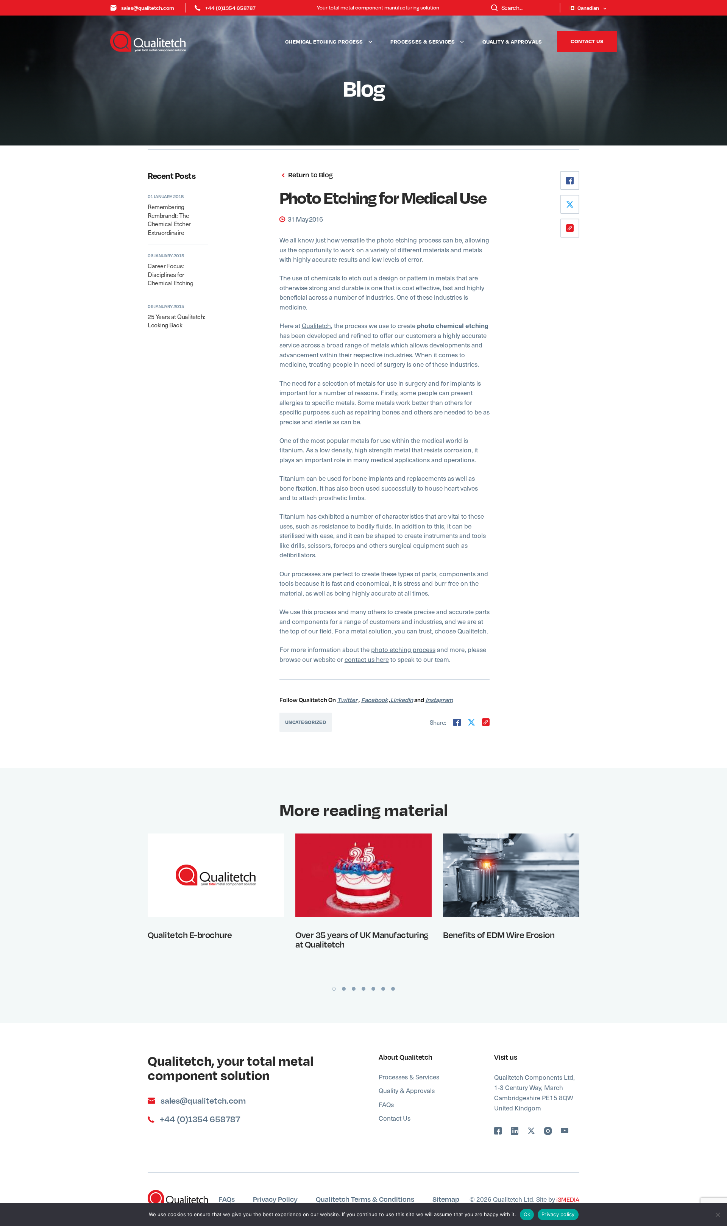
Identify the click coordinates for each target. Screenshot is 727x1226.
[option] (216, 903)
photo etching (397, 240)
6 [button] (383, 989)
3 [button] (354, 989)
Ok (527, 1214)
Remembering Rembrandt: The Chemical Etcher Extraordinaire (169, 219)
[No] (717, 1214)
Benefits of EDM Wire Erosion (498, 934)
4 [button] (363, 989)
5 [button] (373, 989)
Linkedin (401, 700)
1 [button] (334, 989)
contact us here (367, 659)
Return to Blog (309, 175)
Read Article (211, 874)
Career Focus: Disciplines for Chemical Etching (170, 274)
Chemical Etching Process (324, 41)
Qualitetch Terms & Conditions (365, 1199)
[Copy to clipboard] (486, 722)
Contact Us (587, 41)
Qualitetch (316, 325)
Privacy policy (558, 1214)
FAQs (386, 1104)
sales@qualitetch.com (147, 8)
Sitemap (445, 1199)
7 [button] (393, 989)
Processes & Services (422, 41)
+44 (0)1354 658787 (230, 8)
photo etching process (403, 649)
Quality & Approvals (512, 41)
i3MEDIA (567, 1199)
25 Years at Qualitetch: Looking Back (176, 320)
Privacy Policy (275, 1199)
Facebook (374, 700)
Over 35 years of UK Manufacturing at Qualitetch (362, 939)
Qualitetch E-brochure (190, 934)
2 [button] (344, 989)
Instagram (439, 700)
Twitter (347, 700)
